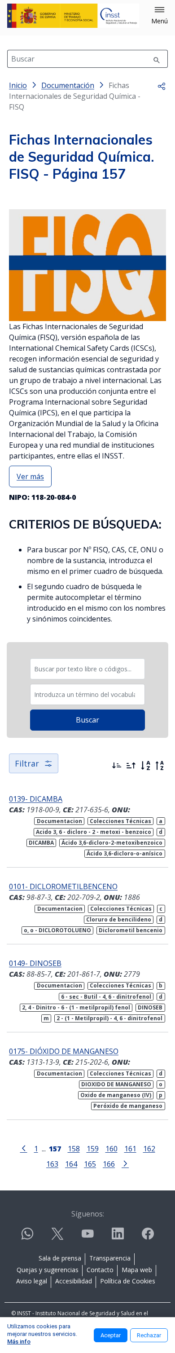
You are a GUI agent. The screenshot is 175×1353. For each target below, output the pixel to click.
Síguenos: (87, 1214)
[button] (159, 15)
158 (74, 1148)
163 (52, 1163)
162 (149, 1148)
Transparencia (110, 1258)
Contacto (100, 1269)
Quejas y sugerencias (48, 1269)
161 (130, 1148)
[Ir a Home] (73, 16)
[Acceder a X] (57, 1237)
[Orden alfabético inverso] (159, 766)
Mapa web (137, 1269)
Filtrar (27, 763)
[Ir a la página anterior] (24, 1147)
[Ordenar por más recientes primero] (116, 766)
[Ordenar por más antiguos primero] (131, 766)
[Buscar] (156, 58)
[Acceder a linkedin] (117, 1237)
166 (109, 1163)
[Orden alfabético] (145, 766)
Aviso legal (31, 1281)
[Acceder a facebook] (147, 1237)
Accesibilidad (73, 1281)
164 (71, 1163)
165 (90, 1163)
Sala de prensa (60, 1258)
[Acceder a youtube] (87, 1237)
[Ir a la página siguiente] (125, 1163)
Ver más (30, 476)
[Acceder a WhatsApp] (27, 1237)
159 (93, 1148)
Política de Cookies (127, 1281)
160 (111, 1148)
